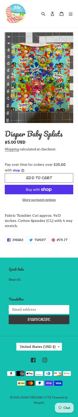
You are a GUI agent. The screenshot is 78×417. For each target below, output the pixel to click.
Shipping (12, 149)
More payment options (39, 200)
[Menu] (70, 13)
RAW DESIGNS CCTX (36, 397)
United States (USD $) (38, 347)
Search (15, 279)
